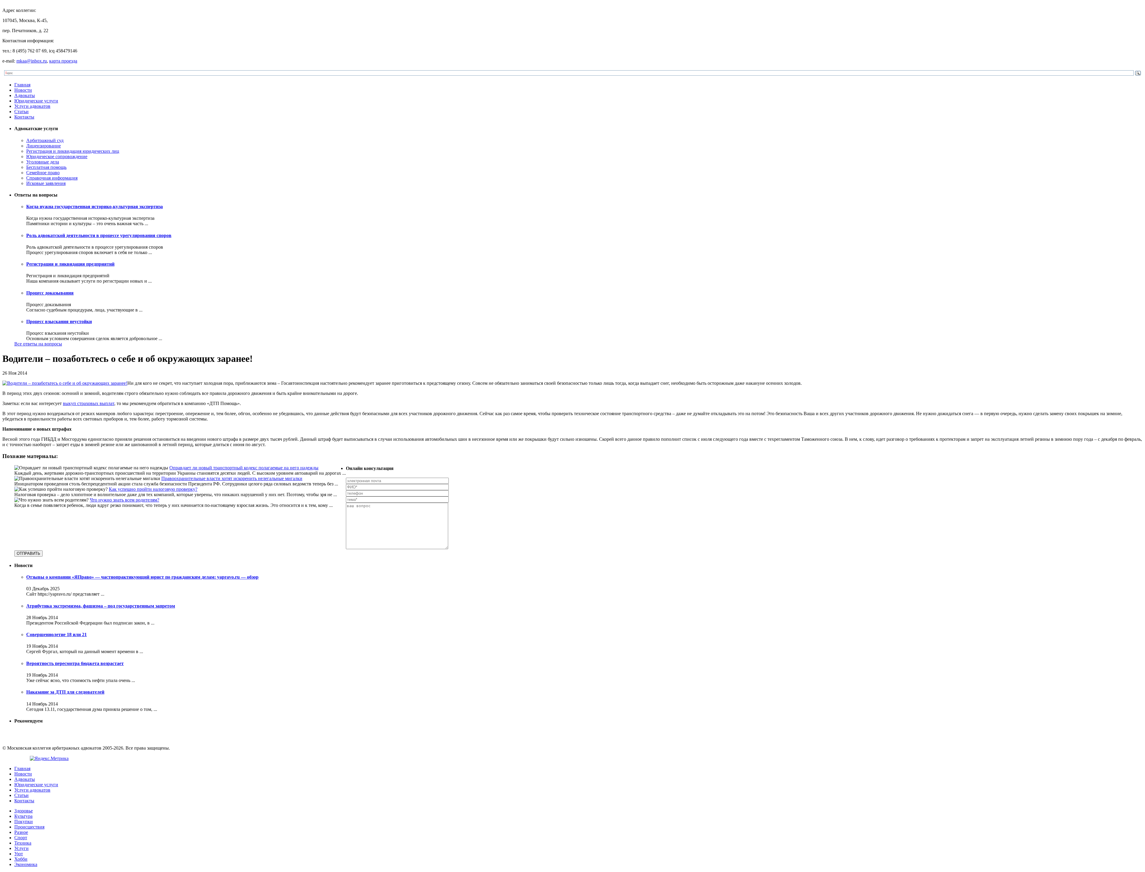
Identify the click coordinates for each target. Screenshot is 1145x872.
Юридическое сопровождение (56, 156)
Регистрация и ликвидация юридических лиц (72, 151)
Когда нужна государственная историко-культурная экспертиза (94, 206)
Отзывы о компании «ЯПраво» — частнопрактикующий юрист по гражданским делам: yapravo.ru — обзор (142, 577)
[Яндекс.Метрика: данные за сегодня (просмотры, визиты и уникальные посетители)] (49, 758)
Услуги (21, 848)
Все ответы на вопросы (38, 343)
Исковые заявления (46, 183)
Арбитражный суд (45, 140)
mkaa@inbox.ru (31, 60)
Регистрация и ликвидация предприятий (70, 264)
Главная (22, 84)
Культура (23, 816)
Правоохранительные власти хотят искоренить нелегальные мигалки (231, 478)
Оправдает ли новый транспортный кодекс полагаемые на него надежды (243, 467)
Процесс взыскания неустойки (59, 321)
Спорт (20, 837)
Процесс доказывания (50, 292)
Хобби (20, 859)
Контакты (24, 116)
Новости (23, 90)
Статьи (21, 111)
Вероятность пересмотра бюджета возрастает (75, 663)
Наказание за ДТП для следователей (65, 692)
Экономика (25, 864)
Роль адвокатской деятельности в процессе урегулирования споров (98, 235)
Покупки (23, 821)
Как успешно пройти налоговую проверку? (153, 489)
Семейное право (43, 172)
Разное (21, 832)
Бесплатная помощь (46, 167)
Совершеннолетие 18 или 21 (56, 634)
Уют (18, 853)
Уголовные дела (42, 161)
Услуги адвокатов (32, 106)
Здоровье (23, 810)
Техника (22, 842)
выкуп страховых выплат (88, 403)
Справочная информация (52, 177)
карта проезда (63, 60)
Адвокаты (24, 95)
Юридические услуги (36, 100)
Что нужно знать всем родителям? (124, 499)
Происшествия (29, 826)
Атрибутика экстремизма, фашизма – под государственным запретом (100, 605)
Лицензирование (43, 145)
